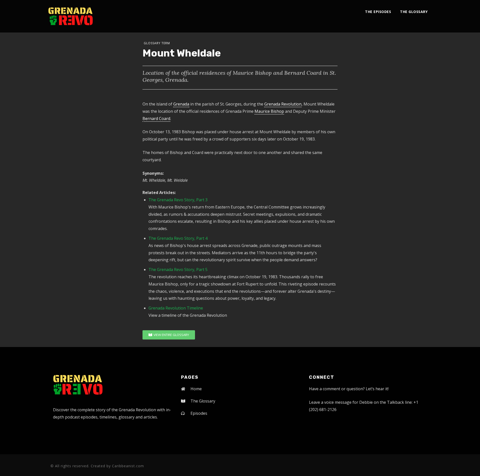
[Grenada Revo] (70, 16)
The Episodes (378, 11)
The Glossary (414, 11)
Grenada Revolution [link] (283, 104)
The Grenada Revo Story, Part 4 (178, 238)
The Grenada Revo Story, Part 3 (178, 199)
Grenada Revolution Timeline (175, 308)
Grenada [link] (181, 104)
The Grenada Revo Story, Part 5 (178, 269)
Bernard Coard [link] (156, 118)
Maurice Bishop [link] (269, 111)
